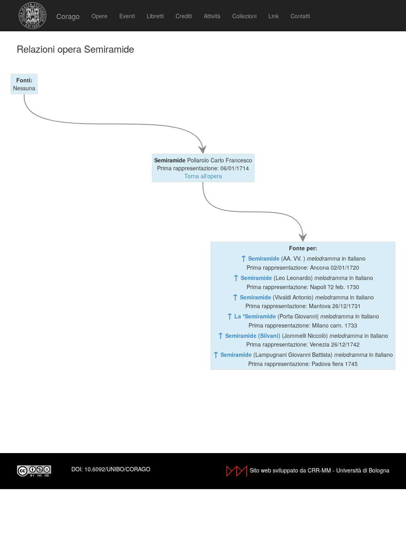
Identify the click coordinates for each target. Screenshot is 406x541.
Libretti (155, 16)
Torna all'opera (203, 176)
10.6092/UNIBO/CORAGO (117, 469)
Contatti (300, 16)
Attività (212, 16)
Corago (68, 16)
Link (273, 16)
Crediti (184, 16)
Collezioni (244, 16)
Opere (99, 16)
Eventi (127, 16)
